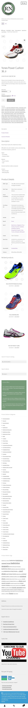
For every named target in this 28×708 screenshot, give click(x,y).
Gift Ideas (5, 463)
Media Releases (6, 471)
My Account (4, 706)
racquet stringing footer (11, 581)
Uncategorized (6, 536)
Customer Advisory (7, 447)
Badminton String (6, 434)
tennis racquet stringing (15, 589)
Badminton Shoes (6, 432)
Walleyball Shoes (6, 545)
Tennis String (5, 529)
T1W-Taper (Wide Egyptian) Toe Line (11, 631)
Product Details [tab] (4, 132)
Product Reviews (6, 487)
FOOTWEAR (8, 30)
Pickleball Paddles (6, 478)
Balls (4, 436)
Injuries (4, 469)
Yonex (12, 221)
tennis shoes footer (18, 591)
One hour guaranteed (7, 685)
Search (14, 706)
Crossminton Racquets (7, 445)
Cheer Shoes (5, 440)
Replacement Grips (7, 498)
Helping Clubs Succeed (7, 467)
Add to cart (10, 100)
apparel (2, 560)
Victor (4, 538)
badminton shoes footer (16, 569)
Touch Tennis (5, 531)
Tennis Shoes (5, 527)
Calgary (4, 438)
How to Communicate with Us (9, 626)
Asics (4, 425)
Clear (14, 95)
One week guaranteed (7, 689)
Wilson (7, 593)
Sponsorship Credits (7, 503)
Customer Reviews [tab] (5, 136)
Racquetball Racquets (7, 496)
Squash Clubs (5, 507)
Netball (4, 474)
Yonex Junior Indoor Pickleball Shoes (15, 118)
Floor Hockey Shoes (7, 456)
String (4, 516)
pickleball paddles (5, 576)
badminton (13, 560)
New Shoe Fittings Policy (8, 624)
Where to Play (5, 547)
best (18, 571)
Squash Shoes (6, 514)
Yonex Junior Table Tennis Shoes (17, 121)
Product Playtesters (7, 485)
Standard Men (14, 248)
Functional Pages (6, 460)
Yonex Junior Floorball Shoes (13, 116)
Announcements (6, 418)
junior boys (18, 574)
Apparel (4, 420)
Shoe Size (3, 89)
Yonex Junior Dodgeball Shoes (10, 115)
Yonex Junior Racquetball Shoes (16, 119)
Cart (21, 705)
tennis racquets (17, 587)
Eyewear (4, 454)
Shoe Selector (18, 30)
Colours (3, 94)
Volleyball (17, 232)
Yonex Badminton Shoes (8, 113)
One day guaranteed (6, 687)
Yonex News (5, 549)
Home (4, 30)
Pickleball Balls (6, 476)
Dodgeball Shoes (6, 449)
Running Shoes (6, 500)
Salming (17, 581)
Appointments (6, 423)
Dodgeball (19, 225)
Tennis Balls (5, 522)
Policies (4, 483)
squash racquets (5, 583)
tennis (10, 587)
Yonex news (15, 593)
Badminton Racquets (7, 429)
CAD (3, 23)
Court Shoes (5, 443)
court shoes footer (11, 574)
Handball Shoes (6, 465)
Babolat (8, 560)
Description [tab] (4, 129)
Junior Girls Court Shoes (9, 112)
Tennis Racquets (6, 525)
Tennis (4, 520)
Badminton (13, 225)
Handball (22, 226)
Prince (16, 579)
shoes (20, 581)
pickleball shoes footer (10, 579)
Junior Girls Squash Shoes (20, 112)
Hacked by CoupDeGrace (8, 621)
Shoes (13, 30)
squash (24, 581)
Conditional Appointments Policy (10, 629)
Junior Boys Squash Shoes (9, 110)
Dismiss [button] (3, 701)
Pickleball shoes (6, 480)
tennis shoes (12, 591)
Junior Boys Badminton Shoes (12, 107)
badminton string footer (10, 571)
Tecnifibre (7, 587)
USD (6, 23)
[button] (25, 40)
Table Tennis (5, 518)
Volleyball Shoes (6, 542)
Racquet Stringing (6, 491)
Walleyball (22, 232)
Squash (18, 230)
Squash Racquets (6, 511)
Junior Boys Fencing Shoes (9, 109)
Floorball (17, 226)
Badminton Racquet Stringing (15, 566)
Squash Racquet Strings (8, 509)
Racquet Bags (6, 489)
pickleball (24, 574)
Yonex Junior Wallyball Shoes (17, 122)
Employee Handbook (7, 452)
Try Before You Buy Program (8, 534)
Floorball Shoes (6, 458)
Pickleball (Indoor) (15, 228)
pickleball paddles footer (14, 576)
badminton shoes (6, 569)
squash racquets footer (15, 583)
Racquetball (14, 230)
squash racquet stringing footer (15, 585)
